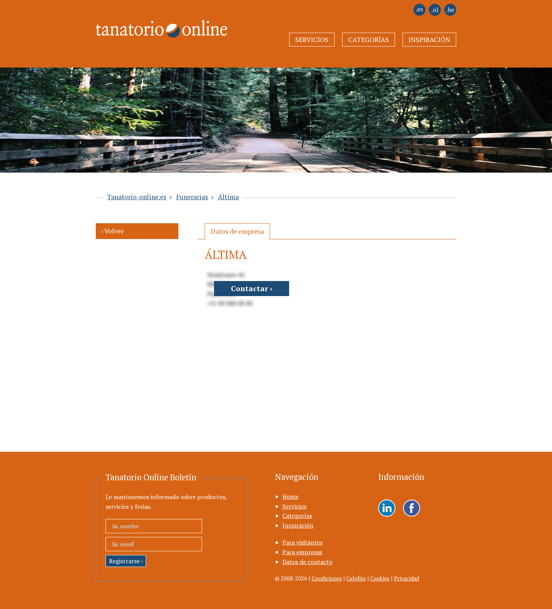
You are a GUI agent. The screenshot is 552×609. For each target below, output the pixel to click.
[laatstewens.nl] (435, 13)
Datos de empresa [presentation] (237, 231)
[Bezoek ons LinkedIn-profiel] (386, 509)
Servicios (312, 39)
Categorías (368, 39)
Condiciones (327, 578)
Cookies (379, 578)
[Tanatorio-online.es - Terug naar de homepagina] (157, 24)
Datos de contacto (307, 562)
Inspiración (429, 39)
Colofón (356, 578)
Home (290, 496)
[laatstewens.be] (450, 13)
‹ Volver (112, 231)
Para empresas (302, 552)
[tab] (237, 231)
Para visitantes (302, 542)
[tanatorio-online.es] (419, 13)
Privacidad (406, 578)
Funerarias (192, 196)
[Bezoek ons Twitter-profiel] (411, 509)
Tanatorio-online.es (136, 196)
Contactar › (251, 288)
